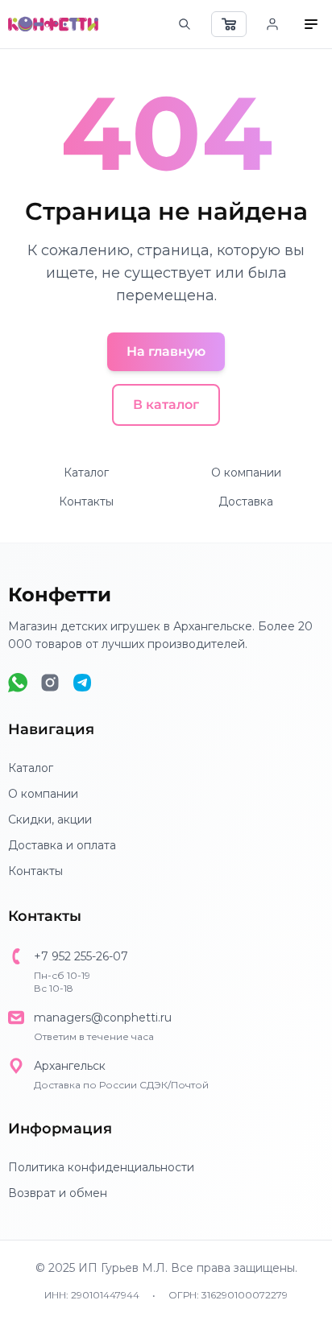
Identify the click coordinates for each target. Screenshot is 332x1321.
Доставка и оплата (62, 845)
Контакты (86, 501)
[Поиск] (184, 24)
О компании (246, 472)
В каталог (166, 404)
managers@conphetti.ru (103, 1017)
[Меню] (311, 24)
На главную (166, 351)
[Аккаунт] (272, 24)
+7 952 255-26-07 (81, 956)
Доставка (245, 501)
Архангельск (70, 1066)
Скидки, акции (50, 819)
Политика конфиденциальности (101, 1167)
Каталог (86, 472)
